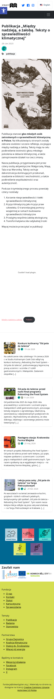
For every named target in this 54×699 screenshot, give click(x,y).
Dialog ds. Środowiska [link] (17, 645)
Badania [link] (10, 623)
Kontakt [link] (10, 597)
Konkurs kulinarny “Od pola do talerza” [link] (33, 345)
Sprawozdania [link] (13, 607)
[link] (3, 10)
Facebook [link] (11, 665)
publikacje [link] (10, 54)
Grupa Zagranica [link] (15, 639)
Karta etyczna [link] (13, 603)
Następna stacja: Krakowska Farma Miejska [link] (33, 439)
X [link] (6, 672)
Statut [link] (9, 600)
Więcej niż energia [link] (15, 649)
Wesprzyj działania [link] (15, 662)
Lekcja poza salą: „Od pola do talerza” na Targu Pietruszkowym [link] (34, 483)
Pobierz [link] (29, 319)
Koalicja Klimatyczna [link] (16, 642)
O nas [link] (9, 593)
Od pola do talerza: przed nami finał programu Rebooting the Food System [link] (33, 391)
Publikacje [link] (11, 619)
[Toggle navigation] (48, 14)
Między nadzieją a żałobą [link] (12, 319)
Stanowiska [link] (12, 626)
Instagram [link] (11, 668)
